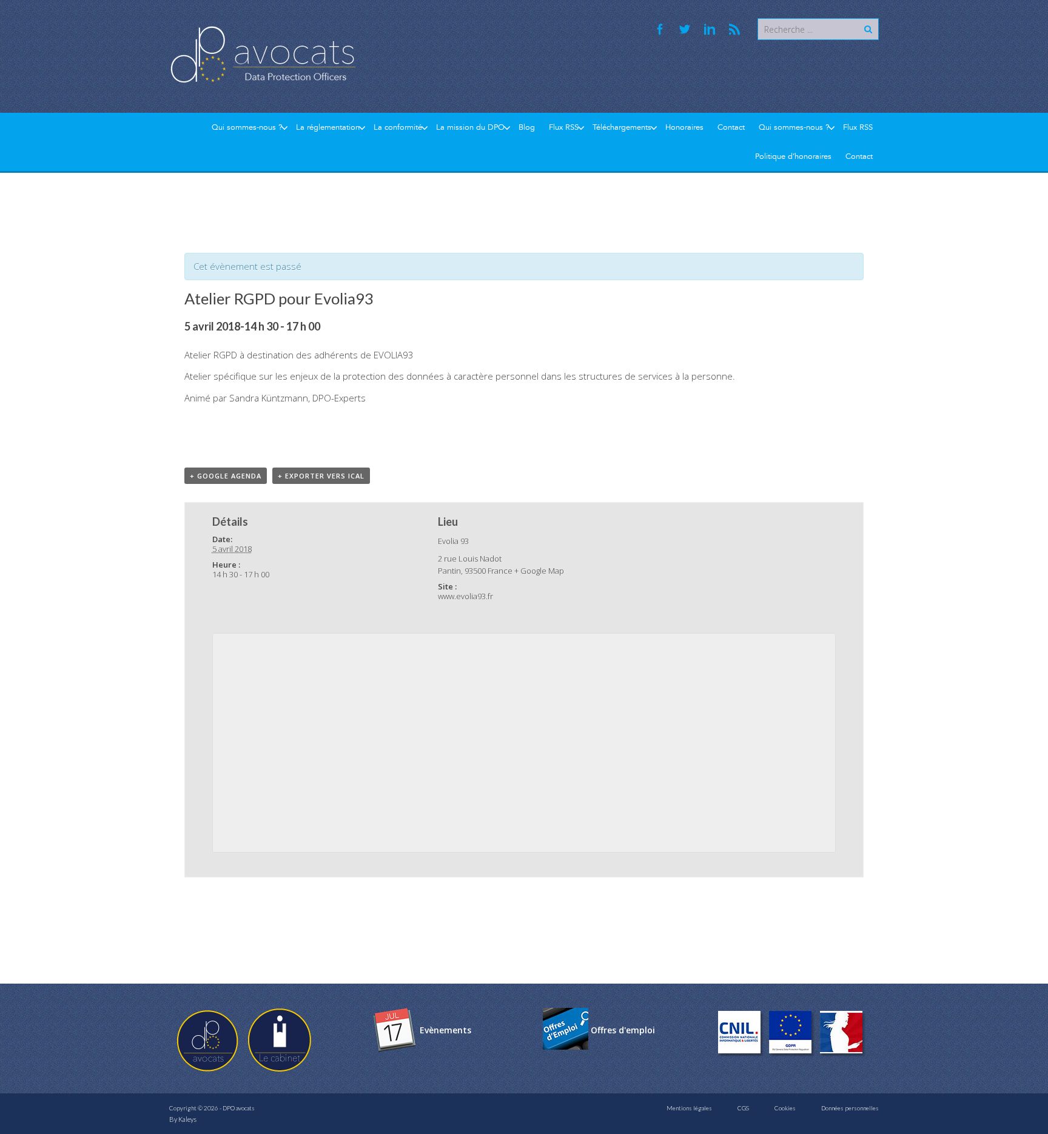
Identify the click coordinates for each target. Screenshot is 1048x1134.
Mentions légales (689, 1108)
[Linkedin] (709, 29)
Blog (527, 127)
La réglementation (328, 127)
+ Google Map (539, 570)
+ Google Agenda (225, 475)
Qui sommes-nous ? (247, 127)
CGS (743, 1108)
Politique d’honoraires (793, 156)
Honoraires (684, 127)
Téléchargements (622, 127)
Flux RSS (564, 127)
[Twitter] (685, 29)
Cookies (785, 1108)
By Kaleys (182, 1119)
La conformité (398, 127)
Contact (731, 127)
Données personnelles (850, 1108)
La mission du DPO (470, 127)
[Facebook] (660, 29)
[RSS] (734, 29)
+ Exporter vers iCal (321, 475)
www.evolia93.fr (465, 596)
